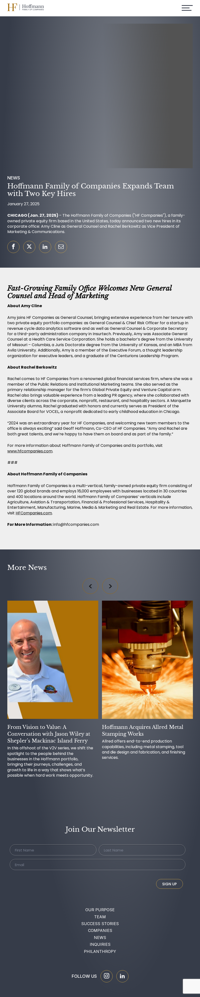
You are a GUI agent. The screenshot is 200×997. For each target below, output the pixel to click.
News (100, 937)
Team (100, 916)
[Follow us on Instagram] (106, 976)
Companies (100, 930)
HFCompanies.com (34, 513)
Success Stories (100, 923)
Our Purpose (100, 909)
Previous (90, 586)
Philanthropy (100, 951)
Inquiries (100, 944)
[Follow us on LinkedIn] (122, 976)
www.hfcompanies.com (29, 451)
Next (110, 586)
